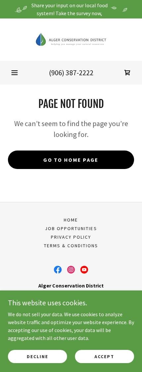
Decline (37, 356)
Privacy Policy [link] (71, 237)
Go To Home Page (70, 159)
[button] (14, 72)
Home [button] (71, 220)
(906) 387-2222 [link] (71, 72)
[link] (71, 39)
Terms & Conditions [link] (71, 246)
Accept (104, 356)
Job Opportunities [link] (71, 228)
